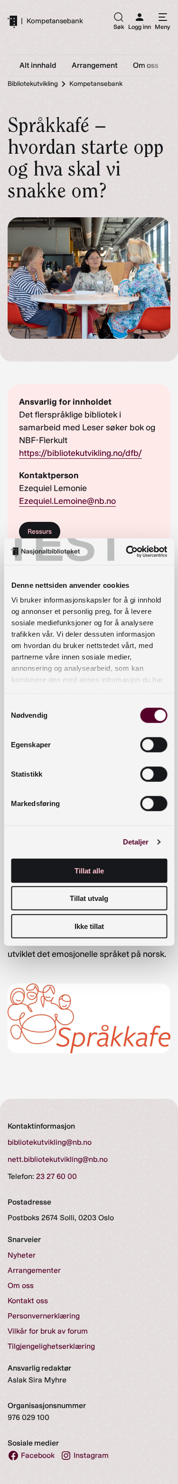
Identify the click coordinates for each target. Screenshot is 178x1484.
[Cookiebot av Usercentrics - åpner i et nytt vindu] (126, 552)
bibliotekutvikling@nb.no (50, 1142)
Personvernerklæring (44, 1315)
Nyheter (22, 1255)
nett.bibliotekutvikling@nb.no (58, 1159)
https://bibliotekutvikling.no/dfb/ (80, 453)
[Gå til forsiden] (12, 21)
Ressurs (40, 532)
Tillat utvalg (89, 898)
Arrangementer (34, 1270)
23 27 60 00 (56, 1176)
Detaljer (136, 842)
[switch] (153, 744)
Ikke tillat (89, 926)
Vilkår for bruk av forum (48, 1331)
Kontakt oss (28, 1300)
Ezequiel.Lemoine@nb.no (67, 501)
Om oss (21, 1285)
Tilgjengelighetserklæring (51, 1346)
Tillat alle (89, 870)
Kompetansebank (55, 21)
